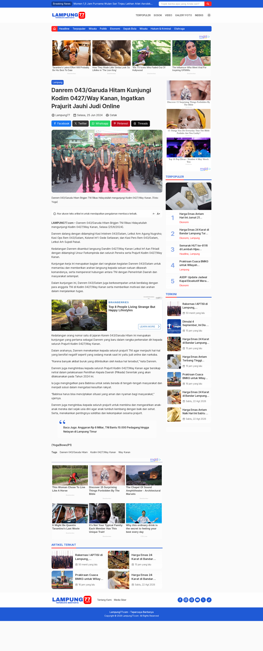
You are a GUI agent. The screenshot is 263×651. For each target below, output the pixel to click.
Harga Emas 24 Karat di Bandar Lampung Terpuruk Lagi (195, 343)
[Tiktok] (209, 599)
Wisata (93, 28)
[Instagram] (185, 599)
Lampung (57, 82)
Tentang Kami (104, 599)
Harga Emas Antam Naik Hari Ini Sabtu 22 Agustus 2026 (195, 413)
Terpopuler (143, 15)
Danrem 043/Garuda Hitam (74, 452)
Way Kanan (124, 452)
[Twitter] (203, 599)
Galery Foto (183, 15)
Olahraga (179, 28)
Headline (64, 28)
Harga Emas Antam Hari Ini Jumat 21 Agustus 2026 (191, 217)
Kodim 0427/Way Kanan (103, 452)
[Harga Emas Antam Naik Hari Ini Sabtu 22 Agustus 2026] (174, 414)
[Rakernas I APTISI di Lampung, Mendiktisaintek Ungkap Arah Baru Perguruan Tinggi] (62, 560)
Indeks (199, 15)
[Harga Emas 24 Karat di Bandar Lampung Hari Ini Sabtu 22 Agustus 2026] (118, 580)
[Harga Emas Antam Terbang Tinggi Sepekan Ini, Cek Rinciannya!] (174, 361)
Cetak (113, 115)
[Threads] (191, 599)
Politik (103, 28)
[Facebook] (180, 599)
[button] (208, 4)
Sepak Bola (129, 28)
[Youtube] (197, 599)
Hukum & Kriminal (161, 28)
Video (168, 15)
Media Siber (120, 599)
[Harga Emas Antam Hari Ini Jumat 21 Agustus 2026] (188, 196)
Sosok (158, 15)
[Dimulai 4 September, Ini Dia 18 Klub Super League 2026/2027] (174, 326)
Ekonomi (115, 28)
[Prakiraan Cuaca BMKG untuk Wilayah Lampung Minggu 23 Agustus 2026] (62, 580)
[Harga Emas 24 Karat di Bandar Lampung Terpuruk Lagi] (118, 560)
